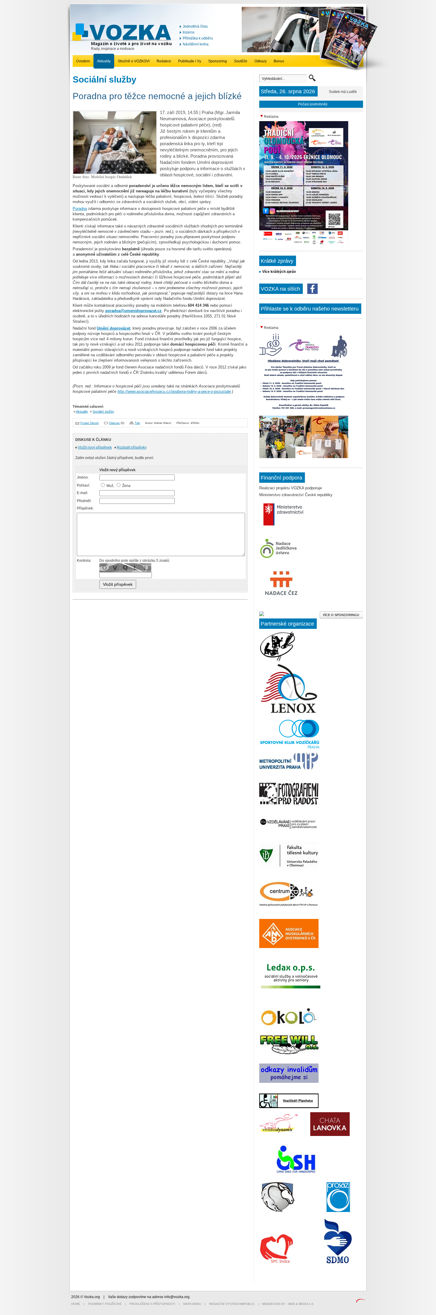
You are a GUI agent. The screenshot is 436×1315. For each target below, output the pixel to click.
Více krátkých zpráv (279, 272)
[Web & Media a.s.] (360, 1302)
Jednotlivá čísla (195, 26)
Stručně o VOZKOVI (133, 61)
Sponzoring (217, 61)
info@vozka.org (177, 1297)
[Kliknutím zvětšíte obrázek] (115, 173)
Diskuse (114, 423)
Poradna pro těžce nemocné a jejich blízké (157, 96)
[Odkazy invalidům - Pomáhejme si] (289, 1081)
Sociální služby (103, 411)
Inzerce (189, 32)
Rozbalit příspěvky (132, 447)
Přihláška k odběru (198, 38)
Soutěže (240, 61)
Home (75, 1303)
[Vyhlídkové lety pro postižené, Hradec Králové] (296, 1173)
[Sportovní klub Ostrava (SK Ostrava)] (278, 1211)
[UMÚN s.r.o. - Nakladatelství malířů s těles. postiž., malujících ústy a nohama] (277, 660)
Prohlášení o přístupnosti (152, 1303)
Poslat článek (89, 423)
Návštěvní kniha (196, 44)
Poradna (80, 208)
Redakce (164, 61)
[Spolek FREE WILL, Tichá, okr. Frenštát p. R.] (289, 1054)
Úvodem (83, 61)
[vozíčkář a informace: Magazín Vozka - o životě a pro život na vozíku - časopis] (123, 45)
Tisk (137, 423)
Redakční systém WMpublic (232, 1303)
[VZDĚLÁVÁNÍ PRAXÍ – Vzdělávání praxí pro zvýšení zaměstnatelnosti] (289, 829)
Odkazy (260, 61)
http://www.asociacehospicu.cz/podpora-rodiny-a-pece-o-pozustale (174, 391)
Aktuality (104, 61)
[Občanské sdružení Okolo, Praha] (289, 1025)
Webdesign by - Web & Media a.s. (288, 1303)
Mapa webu (192, 1303)
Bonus (279, 61)
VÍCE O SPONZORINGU (341, 615)
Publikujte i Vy (189, 61)
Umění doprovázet (113, 328)
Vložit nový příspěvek (95, 447)
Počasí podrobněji (312, 104)
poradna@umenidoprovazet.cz (133, 310)
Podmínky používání (104, 1303)
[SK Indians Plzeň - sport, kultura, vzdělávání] (289, 713)
